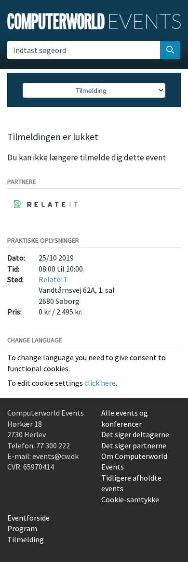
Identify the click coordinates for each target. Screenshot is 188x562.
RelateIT (53, 279)
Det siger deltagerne (135, 434)
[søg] (170, 50)
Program (22, 528)
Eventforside (28, 518)
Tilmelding (25, 539)
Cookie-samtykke (130, 499)
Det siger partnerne (133, 445)
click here (100, 383)
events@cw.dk (55, 456)
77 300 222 (53, 445)
